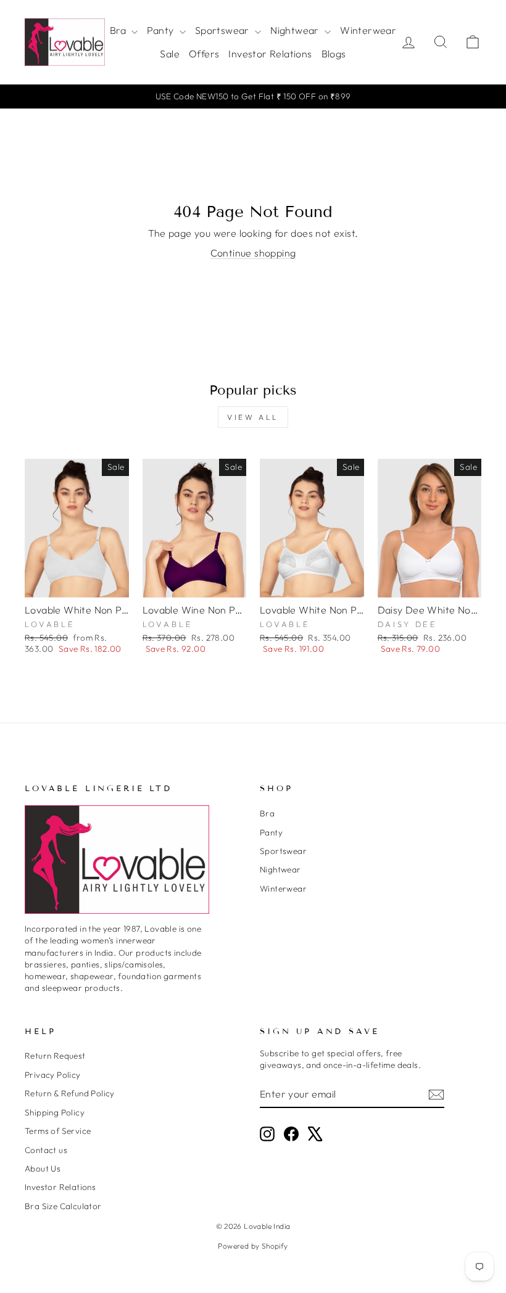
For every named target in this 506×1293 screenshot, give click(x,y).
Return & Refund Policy (70, 1093)
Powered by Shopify (253, 1245)
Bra (119, 30)
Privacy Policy (53, 1074)
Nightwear (295, 30)
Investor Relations (270, 53)
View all (253, 417)
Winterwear (368, 30)
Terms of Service (58, 1130)
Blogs (333, 53)
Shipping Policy (55, 1112)
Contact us (46, 1149)
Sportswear (223, 30)
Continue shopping (253, 253)
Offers (204, 53)
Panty (161, 30)
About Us (42, 1168)
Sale (170, 53)
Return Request (55, 1055)
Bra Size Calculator (63, 1206)
